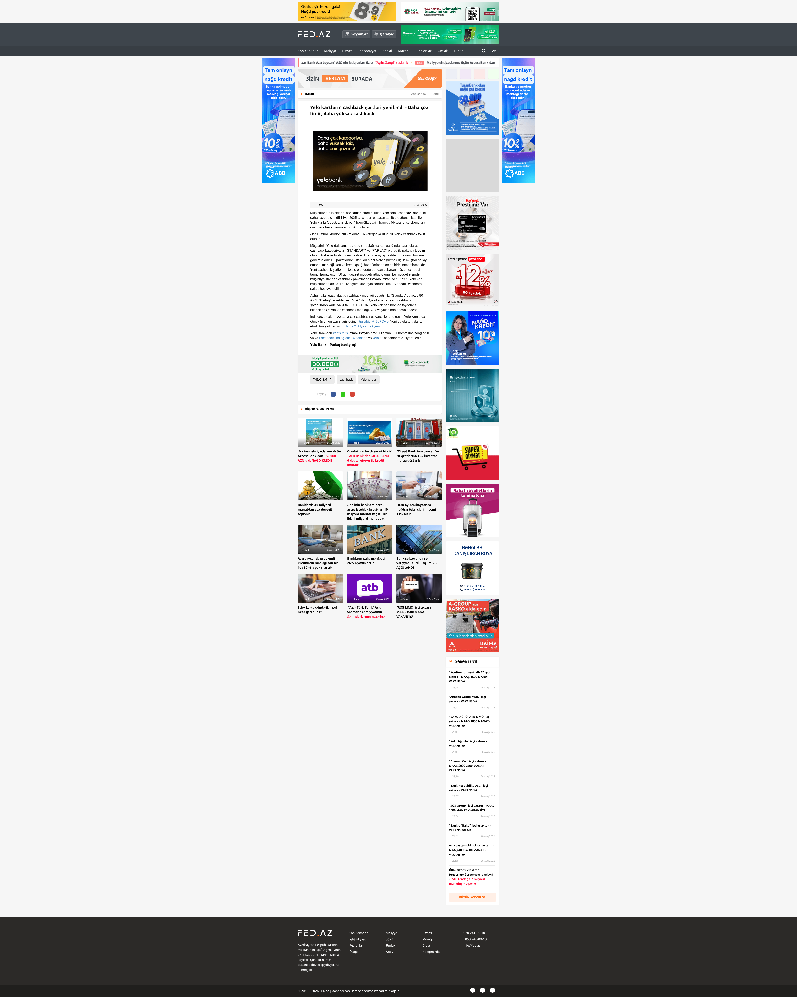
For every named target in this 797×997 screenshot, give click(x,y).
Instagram (343, 338)
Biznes (347, 51)
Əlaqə (353, 951)
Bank (435, 94)
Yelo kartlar (368, 379)
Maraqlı (404, 51)
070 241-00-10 (474, 933)
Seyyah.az (359, 34)
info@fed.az (471, 945)
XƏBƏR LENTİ (466, 661)
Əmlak (443, 51)
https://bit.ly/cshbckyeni (363, 326)
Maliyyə (330, 51)
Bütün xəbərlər (472, 897)
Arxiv (389, 951)
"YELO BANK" (322, 379)
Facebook (326, 338)
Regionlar (424, 51)
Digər (458, 51)
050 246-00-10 (475, 939)
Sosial (387, 51)
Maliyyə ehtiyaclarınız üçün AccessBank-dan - (371, 62)
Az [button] (494, 51)
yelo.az (378, 338)
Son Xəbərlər (308, 51)
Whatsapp (359, 338)
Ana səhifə (418, 94)
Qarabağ (387, 34)
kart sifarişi (341, 333)
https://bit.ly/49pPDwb (373, 321)
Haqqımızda (431, 951)
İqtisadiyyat (367, 51)
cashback (346, 379)
